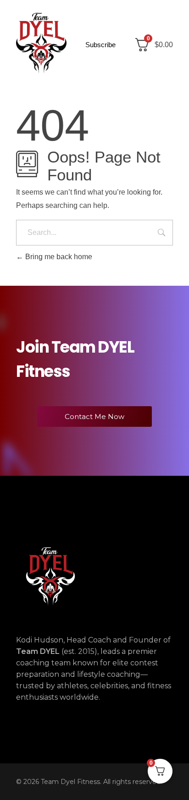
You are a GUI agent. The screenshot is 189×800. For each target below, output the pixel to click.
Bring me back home (57, 257)
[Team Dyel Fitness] (41, 43)
